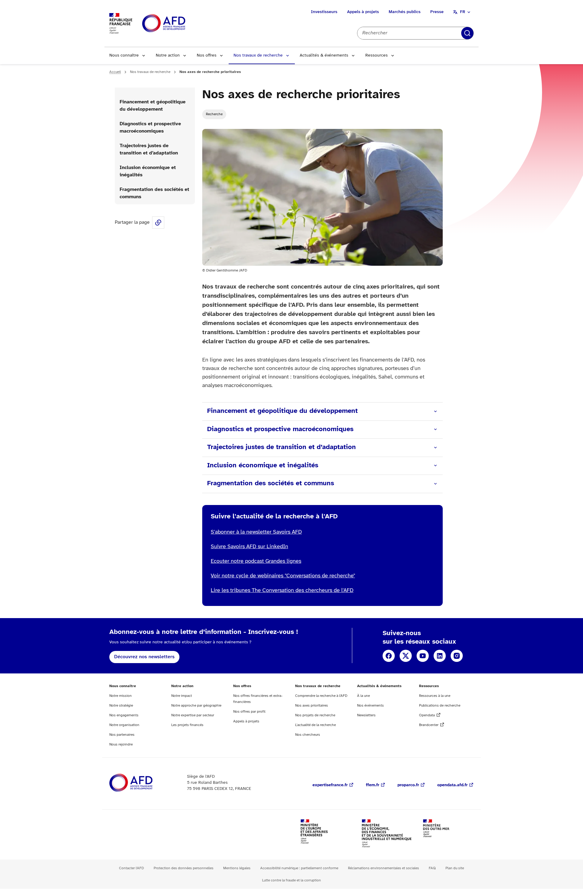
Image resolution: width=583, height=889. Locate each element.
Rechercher (467, 33)
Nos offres (206, 55)
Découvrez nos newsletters (144, 656)
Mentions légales (237, 868)
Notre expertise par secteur (192, 715)
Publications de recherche (439, 705)
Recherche (214, 114)
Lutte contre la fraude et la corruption (291, 880)
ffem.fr (372, 785)
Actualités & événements (324, 55)
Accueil (115, 72)
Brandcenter (428, 725)
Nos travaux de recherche (258, 55)
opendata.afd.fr (452, 785)
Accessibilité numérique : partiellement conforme (299, 868)
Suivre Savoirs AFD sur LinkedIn (249, 547)
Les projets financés (187, 725)
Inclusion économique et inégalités (148, 171)
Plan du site (454, 868)
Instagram (457, 656)
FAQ (432, 868)
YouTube (423, 656)
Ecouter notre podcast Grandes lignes (256, 561)
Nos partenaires (122, 735)
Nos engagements (123, 715)
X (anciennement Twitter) (406, 656)
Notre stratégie (121, 705)
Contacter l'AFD (131, 868)
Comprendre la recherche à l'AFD (321, 696)
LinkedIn (440, 656)
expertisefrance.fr (330, 785)
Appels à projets (363, 12)
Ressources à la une (434, 696)
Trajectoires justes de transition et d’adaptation (149, 149)
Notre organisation (124, 725)
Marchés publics (405, 12)
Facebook (389, 656)
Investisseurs (324, 12)
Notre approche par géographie (196, 705)
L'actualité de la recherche (315, 725)
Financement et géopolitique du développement (153, 105)
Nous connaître (124, 55)
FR (462, 12)
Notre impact (181, 696)
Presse (437, 12)
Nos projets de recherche (315, 715)
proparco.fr (408, 785)
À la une (363, 696)
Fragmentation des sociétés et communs (154, 193)
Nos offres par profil (249, 712)
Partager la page (158, 222)
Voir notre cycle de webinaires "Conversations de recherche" (283, 576)
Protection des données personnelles (183, 868)
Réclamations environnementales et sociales (383, 868)
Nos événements (370, 705)
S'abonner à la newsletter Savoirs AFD (256, 532)
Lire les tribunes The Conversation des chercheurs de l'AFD (282, 590)
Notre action (168, 55)
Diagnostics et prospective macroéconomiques (150, 127)
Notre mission (120, 696)
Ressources (376, 55)
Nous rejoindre (121, 744)
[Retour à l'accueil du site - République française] (177, 23)
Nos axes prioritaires (311, 705)
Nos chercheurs (307, 735)
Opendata (427, 715)
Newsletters (366, 715)
